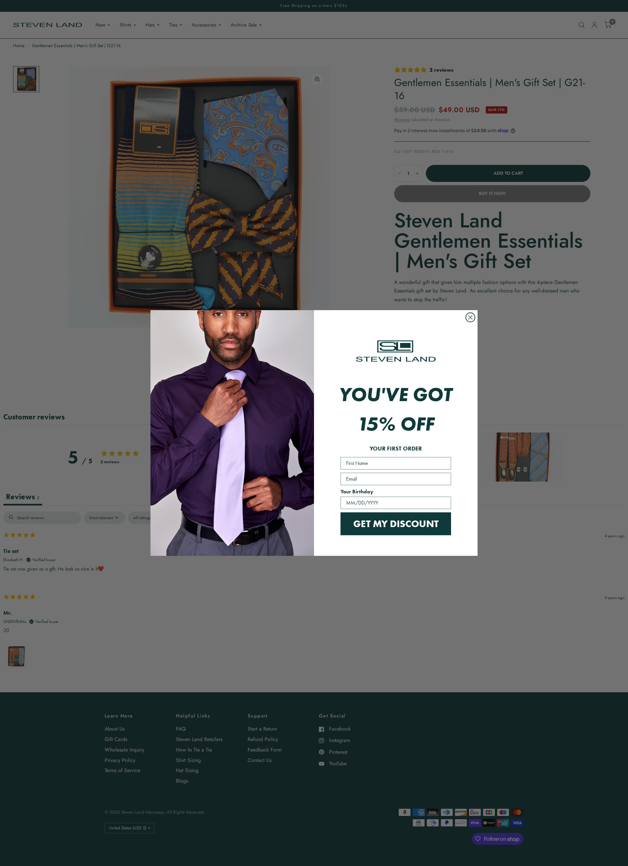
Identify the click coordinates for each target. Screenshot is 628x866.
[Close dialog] (470, 317)
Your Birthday (356, 491)
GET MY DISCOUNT (396, 524)
